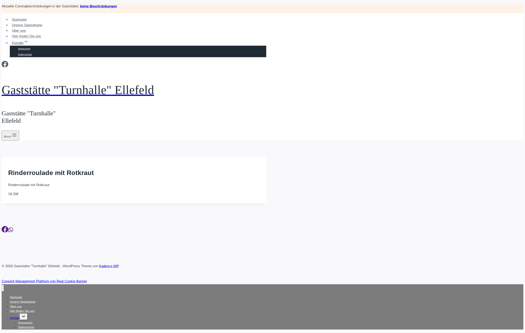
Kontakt (15, 317)
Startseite (19, 20)
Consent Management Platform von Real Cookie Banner (44, 281)
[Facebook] (5, 65)
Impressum (24, 48)
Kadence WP (109, 266)
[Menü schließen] (3, 288)
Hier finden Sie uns (26, 36)
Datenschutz (25, 54)
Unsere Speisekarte (27, 25)
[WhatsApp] (10, 230)
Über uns (19, 31)
